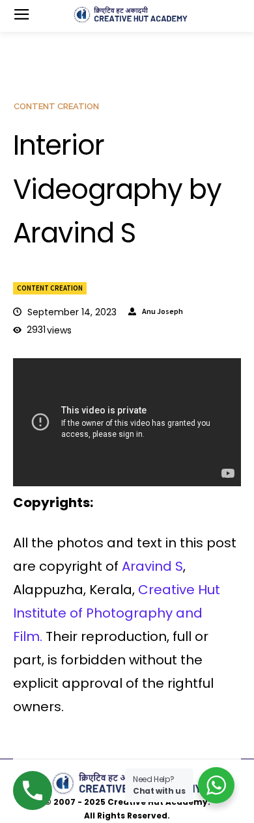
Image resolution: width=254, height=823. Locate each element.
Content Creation (50, 288)
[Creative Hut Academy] (131, 15)
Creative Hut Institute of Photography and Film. (116, 613)
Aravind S (151, 566)
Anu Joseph (162, 311)
